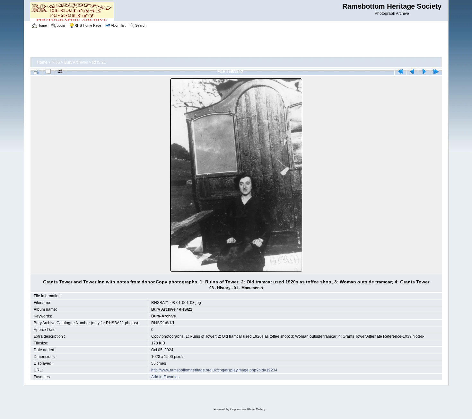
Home (42, 62)
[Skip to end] (436, 71)
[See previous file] (412, 71)
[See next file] (424, 71)
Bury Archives (76, 62)
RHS (56, 62)
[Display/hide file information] (48, 71)
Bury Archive (163, 309)
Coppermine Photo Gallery (247, 409)
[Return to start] (400, 71)
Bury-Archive (163, 316)
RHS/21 (99, 62)
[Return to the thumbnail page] (36, 71)
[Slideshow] (60, 71)
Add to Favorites (165, 377)
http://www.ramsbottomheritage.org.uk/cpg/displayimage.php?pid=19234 (214, 370)
